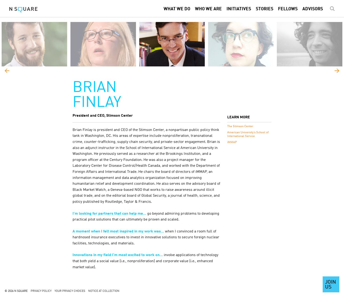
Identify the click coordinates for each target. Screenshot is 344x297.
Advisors (312, 9)
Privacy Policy (41, 291)
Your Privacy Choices (70, 291)
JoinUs (330, 285)
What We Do (177, 9)
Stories (264, 9)
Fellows (288, 9)
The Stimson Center (240, 126)
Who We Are (208, 9)
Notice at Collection (103, 291)
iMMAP (232, 142)
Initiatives (239, 9)
